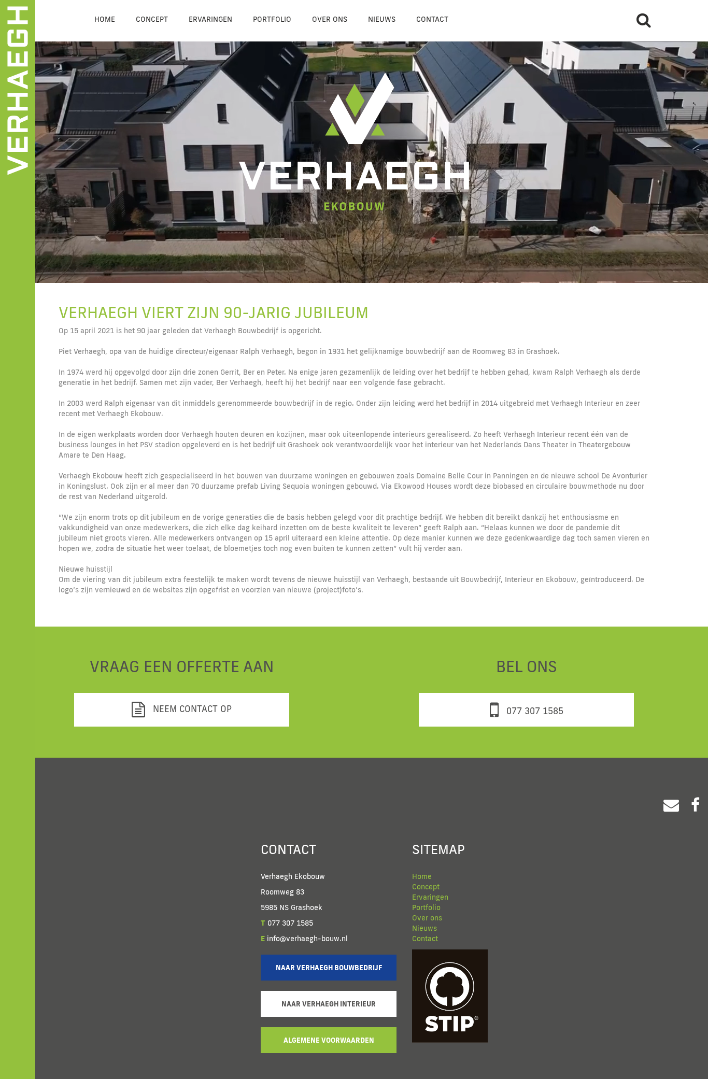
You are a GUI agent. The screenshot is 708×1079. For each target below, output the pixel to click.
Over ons (329, 19)
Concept (152, 19)
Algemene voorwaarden (329, 1040)
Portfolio (272, 19)
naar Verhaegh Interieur (328, 1004)
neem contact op (191, 708)
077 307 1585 (533, 710)
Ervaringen (210, 19)
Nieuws (381, 19)
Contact (432, 19)
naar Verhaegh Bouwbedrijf (329, 967)
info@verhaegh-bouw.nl (304, 938)
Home (104, 19)
